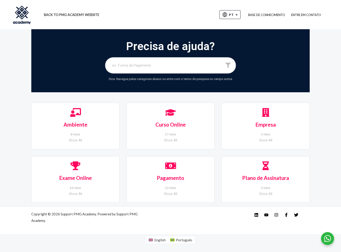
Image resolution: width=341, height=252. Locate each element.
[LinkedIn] (256, 215)
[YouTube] (266, 215)
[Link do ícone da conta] (331, 15)
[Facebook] (286, 215)
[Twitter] (296, 215)
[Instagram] (276, 215)
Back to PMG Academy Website (71, 15)
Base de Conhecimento (266, 15)
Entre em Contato (306, 15)
